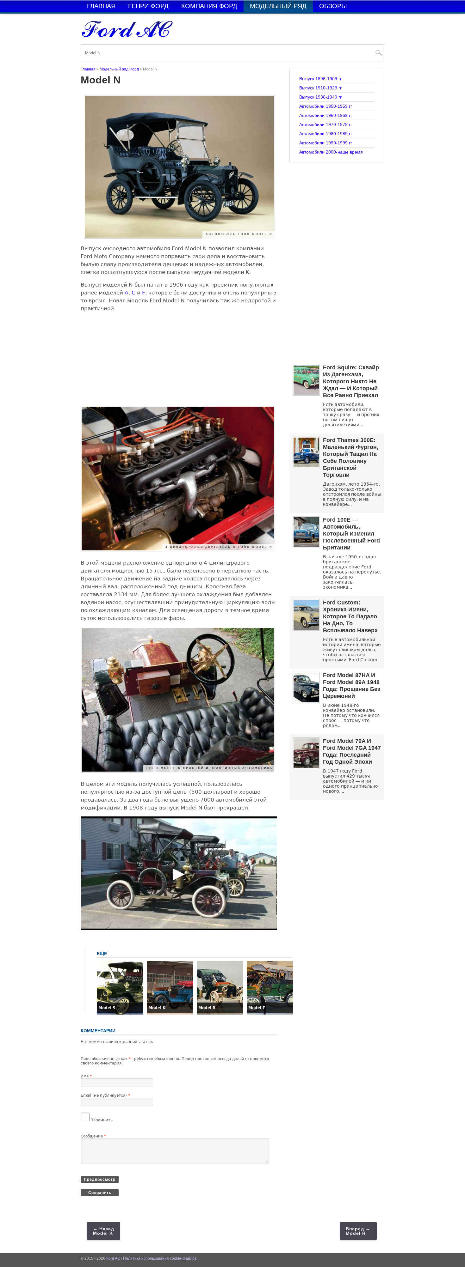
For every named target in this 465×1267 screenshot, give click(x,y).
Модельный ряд (278, 6)
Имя (86, 1076)
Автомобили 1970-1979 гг (325, 124)
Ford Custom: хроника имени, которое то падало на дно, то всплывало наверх (350, 616)
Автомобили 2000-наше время (331, 152)
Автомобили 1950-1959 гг (325, 106)
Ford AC (113, 1258)
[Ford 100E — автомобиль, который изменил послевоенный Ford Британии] (306, 546)
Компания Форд (209, 6)
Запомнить (102, 1120)
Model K (156, 1008)
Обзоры (333, 6)
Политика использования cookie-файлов (159, 1258)
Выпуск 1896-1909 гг (320, 78)
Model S (106, 1008)
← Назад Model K (103, 1231)
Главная (101, 6)
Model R (206, 1008)
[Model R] (220, 1012)
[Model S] (120, 1012)
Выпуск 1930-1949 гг (320, 97)
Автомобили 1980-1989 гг (325, 133)
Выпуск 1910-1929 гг (320, 87)
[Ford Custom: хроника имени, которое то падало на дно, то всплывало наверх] (306, 629)
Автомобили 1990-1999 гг (325, 142)
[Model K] (170, 1012)
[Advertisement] (179, 361)
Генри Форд (148, 6)
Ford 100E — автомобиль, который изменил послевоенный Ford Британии (351, 534)
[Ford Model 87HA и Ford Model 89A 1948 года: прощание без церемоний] (306, 702)
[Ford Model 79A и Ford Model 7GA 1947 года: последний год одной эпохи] (306, 767)
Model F (256, 1008)
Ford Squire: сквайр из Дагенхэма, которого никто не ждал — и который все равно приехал (351, 381)
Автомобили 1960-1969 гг (325, 115)
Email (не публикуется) (105, 1095)
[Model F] (270, 1012)
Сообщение (93, 1136)
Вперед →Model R (358, 1231)
